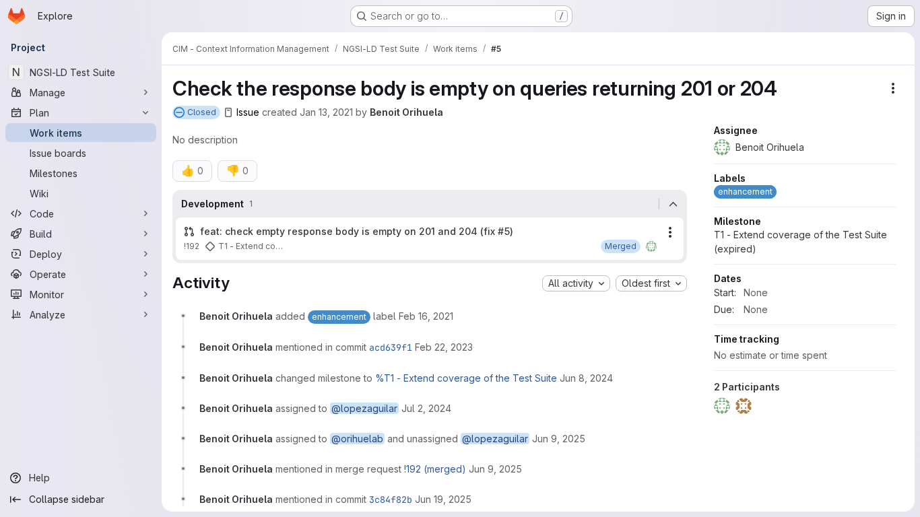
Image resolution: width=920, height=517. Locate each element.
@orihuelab (357, 438)
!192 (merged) (435, 469)
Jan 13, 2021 (326, 112)
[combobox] (576, 283)
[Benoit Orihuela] (651, 246)
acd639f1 (390, 347)
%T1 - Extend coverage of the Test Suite (466, 378)
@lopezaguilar (364, 408)
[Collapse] (673, 204)
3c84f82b (390, 499)
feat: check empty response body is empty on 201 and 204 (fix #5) (356, 231)
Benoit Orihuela (406, 112)
